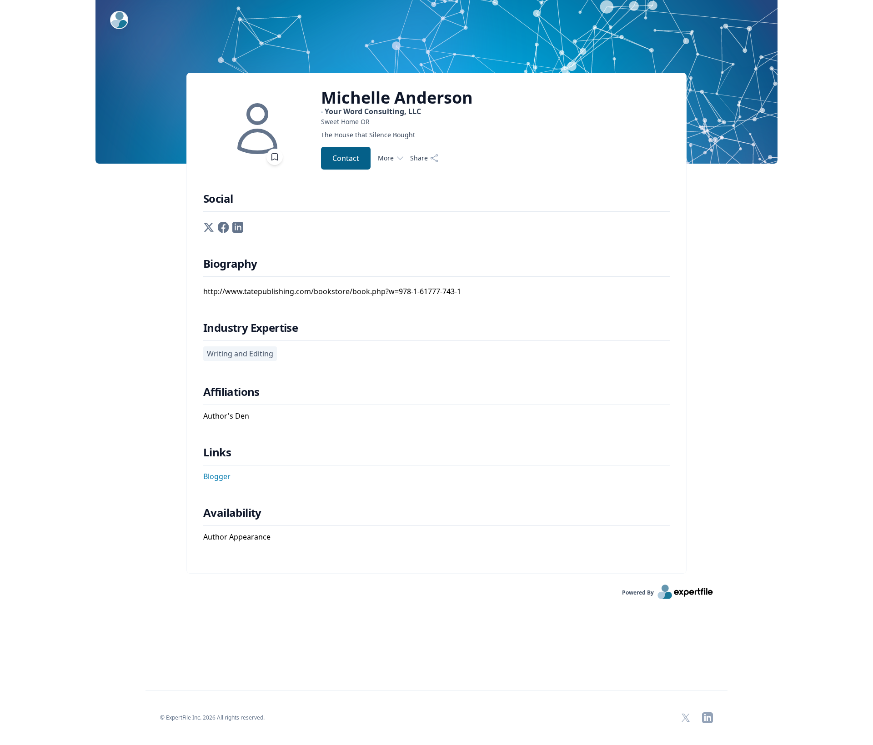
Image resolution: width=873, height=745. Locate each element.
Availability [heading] (232, 512)
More (386, 158)
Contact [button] (345, 158)
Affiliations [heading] (231, 392)
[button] (208, 226)
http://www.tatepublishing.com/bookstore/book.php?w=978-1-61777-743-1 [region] (332, 291)
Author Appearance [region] (237, 537)
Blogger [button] (217, 476)
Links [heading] (217, 452)
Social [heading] (218, 198)
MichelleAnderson (397, 98)
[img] (257, 128)
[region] (397, 121)
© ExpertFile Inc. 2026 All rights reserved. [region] (212, 717)
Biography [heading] (230, 263)
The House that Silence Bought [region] (368, 134)
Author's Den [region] (226, 416)
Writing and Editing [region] (240, 354)
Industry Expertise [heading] (250, 327)
